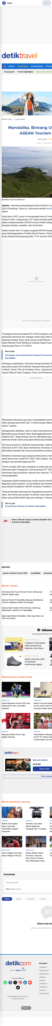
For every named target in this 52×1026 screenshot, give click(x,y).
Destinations (37, 66)
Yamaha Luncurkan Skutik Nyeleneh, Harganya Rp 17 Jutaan (36, 826)
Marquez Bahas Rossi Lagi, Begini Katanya (13, 735)
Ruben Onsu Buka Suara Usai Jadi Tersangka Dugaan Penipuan (10, 827)
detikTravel (6, 119)
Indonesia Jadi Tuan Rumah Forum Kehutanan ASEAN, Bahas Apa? (22, 593)
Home (11, 66)
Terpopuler (9, 72)
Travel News (22, 66)
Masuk (46, 3)
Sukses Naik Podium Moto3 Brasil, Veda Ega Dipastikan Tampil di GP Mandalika (21, 609)
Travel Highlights (25, 72)
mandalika (35, 573)
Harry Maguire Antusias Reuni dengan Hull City (12, 854)
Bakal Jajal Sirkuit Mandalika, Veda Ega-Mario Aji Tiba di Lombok (22, 617)
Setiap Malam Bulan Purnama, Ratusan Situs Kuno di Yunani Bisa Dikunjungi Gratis (35, 857)
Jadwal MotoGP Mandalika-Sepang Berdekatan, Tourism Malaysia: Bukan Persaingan (23, 601)
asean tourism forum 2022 (15, 573)
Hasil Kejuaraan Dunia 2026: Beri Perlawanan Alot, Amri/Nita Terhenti (16, 705)
